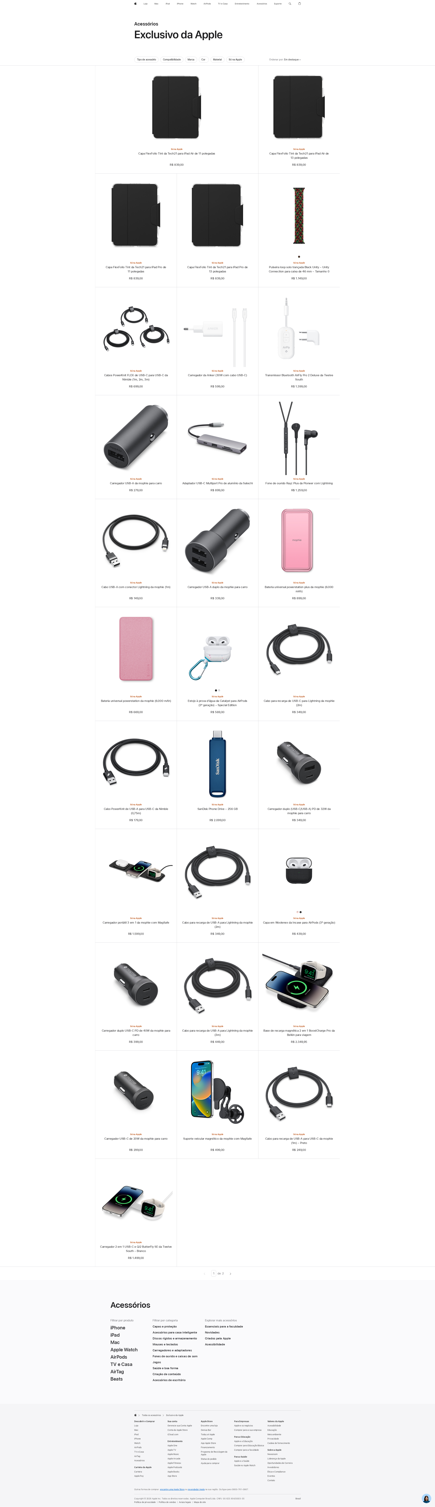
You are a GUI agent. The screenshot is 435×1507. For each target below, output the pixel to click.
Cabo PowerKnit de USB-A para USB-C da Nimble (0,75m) (136, 811)
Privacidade (273, 1439)
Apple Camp (206, 1439)
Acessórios (139, 1460)
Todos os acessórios (151, 1415)
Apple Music (173, 1454)
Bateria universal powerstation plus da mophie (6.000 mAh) (299, 589)
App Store (172, 1476)
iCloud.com (173, 1434)
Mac (136, 1430)
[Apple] (135, 1414)
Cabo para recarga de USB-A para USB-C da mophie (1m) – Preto (299, 1141)
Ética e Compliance (276, 1472)
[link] (426, 1498)
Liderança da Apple (276, 1458)
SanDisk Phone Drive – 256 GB (217, 809)
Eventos (271, 1476)
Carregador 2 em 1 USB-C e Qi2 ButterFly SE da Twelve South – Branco (136, 1249)
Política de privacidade (145, 1502)
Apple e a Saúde (241, 1461)
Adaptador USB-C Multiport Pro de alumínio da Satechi (217, 483)
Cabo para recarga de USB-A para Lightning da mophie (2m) (217, 924)
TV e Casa (139, 1452)
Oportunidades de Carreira (280, 1463)
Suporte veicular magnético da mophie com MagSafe (217, 1138)
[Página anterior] (204, 1273)
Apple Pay (139, 1476)
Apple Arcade (174, 1458)
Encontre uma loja (209, 1425)
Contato (271, 1480)
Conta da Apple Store (178, 1430)
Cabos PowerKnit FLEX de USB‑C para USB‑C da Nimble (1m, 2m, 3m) (136, 377)
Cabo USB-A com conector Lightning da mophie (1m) (135, 587)
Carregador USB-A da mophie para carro (136, 483)
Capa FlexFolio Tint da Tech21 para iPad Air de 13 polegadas (299, 155)
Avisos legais (185, 1502)
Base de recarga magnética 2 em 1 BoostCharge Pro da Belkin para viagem (299, 1033)
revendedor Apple (196, 1489)
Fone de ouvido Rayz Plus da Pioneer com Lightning (299, 483)
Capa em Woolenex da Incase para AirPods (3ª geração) (299, 922)
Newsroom (272, 1454)
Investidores (273, 1467)
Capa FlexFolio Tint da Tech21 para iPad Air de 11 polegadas (176, 153)
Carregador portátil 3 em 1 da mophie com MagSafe (136, 922)
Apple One (172, 1445)
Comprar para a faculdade (246, 1450)
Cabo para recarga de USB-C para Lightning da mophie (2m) (299, 703)
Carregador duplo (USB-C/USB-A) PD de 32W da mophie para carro (299, 811)
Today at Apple (208, 1434)
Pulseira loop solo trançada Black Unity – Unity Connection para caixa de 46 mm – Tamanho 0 (299, 269)
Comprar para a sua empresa (248, 1430)
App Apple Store (208, 1443)
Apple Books (173, 1472)
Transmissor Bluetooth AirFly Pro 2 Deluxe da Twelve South (299, 377)
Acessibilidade (274, 1425)
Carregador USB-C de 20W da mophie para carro (136, 1138)
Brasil (298, 1498)
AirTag (137, 1456)
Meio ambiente (274, 1434)
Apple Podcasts (175, 1467)
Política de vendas (167, 1502)
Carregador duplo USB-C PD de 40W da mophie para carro (136, 1033)
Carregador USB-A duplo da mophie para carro (218, 587)
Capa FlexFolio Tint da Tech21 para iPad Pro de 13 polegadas (217, 269)
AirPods (138, 1447)
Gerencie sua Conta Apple (180, 1425)
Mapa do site (200, 1502)
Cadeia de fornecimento (278, 1443)
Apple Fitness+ (174, 1463)
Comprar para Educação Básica (249, 1445)
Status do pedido (208, 1459)
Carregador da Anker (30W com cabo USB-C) (217, 375)
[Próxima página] (230, 1273)
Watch (137, 1443)
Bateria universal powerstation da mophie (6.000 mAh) (136, 701)
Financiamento (208, 1447)
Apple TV (172, 1450)
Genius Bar (206, 1430)
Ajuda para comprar (210, 1463)
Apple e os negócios (243, 1425)
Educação (272, 1430)
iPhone (137, 1439)
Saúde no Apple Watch (244, 1465)
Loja (136, 1425)
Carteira (138, 1472)
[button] (290, 3)
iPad (136, 1434)
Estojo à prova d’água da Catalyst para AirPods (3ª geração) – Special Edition (217, 703)
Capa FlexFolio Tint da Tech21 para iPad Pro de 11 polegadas (136, 269)
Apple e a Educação (243, 1441)
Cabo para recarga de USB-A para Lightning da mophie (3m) (217, 1033)
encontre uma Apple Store (172, 1489)
